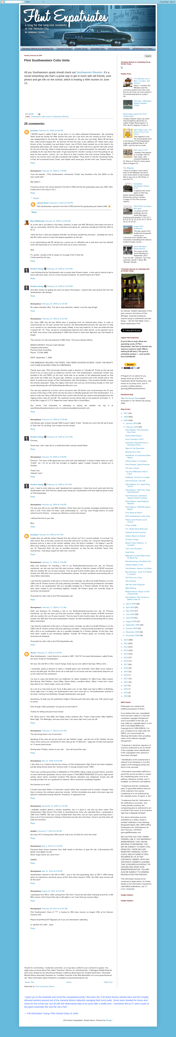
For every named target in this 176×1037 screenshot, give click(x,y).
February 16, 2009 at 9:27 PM (51, 535)
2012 (126, 647)
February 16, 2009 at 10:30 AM (57, 221)
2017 (126, 664)
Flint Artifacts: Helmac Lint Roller (138, 568)
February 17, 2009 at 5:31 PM (54, 731)
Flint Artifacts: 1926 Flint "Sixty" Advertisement (138, 491)
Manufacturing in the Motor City (138, 561)
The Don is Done (132, 468)
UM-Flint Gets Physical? (135, 585)
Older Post (108, 982)
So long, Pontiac (132, 539)
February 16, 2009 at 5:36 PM (54, 505)
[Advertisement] (68, 99)
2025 (126, 693)
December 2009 (133, 635)
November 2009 (133, 632)
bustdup (34, 130)
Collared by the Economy (135, 532)
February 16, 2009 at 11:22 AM (54, 319)
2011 (126, 643)
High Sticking (130, 588)
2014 (126, 654)
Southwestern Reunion (89, 72)
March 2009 (131, 604)
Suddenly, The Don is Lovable (137, 477)
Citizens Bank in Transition (136, 461)
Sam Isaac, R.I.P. (141, 150)
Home (69, 982)
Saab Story (129, 552)
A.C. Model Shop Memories (136, 529)
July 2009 (130, 618)
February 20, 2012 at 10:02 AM (54, 909)
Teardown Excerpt (64, 48)
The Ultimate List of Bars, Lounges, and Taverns (142, 81)
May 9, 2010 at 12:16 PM (52, 846)
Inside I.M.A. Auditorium (139, 227)
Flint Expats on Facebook (118, 48)
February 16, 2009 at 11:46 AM (54, 419)
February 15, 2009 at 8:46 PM (51, 130)
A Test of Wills (131, 525)
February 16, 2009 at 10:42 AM (60, 286)
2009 (126, 420)
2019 (126, 671)
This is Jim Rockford (133, 549)
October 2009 (132, 628)
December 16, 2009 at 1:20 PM (54, 806)
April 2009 (130, 607)
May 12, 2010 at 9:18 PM (52, 871)
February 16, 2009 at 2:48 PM (54, 457)
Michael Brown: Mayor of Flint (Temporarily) (137, 593)
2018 (126, 668)
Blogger (109, 1020)
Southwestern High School (41, 117)
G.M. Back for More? (133, 513)
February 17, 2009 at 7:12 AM (54, 607)
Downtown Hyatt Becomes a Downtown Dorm (136, 444)
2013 (126, 650)
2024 (126, 689)
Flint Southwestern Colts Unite (137, 516)
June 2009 (130, 614)
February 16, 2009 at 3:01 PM (59, 484)
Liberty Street (43, 203)
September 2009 (133, 625)
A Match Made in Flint (134, 565)
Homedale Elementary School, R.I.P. (142, 186)
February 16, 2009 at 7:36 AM (54, 171)
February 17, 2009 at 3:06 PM (49, 653)
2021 (126, 679)
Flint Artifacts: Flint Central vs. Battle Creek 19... (137, 598)
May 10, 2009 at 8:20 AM (52, 761)
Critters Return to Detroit (135, 536)
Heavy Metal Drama (133, 436)
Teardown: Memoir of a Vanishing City (37, 48)
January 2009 (132, 423)
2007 (126, 413)
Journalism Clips (97, 48)
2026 (126, 696)
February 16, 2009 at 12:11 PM (60, 437)
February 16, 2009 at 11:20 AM (54, 304)
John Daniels (130, 581)
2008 (126, 417)
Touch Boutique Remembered (140, 247)
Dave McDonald (37, 221)
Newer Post (29, 982)
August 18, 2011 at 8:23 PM (53, 891)
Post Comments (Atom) (45, 986)
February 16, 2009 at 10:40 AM (60, 269)
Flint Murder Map (132, 398)
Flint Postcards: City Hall (135, 481)
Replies (36, 198)
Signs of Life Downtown (134, 448)
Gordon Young (81, 48)
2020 (126, 675)
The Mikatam (128, 168)
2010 (126, 640)
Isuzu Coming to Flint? (134, 439)
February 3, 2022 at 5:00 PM (61, 203)
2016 (126, 661)
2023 (126, 685)
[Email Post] (38, 114)
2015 (126, 657)
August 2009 (131, 621)
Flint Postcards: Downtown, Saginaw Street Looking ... (137, 497)
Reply (32, 163)
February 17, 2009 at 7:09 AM (54, 562)
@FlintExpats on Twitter (142, 48)
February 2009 (132, 427)
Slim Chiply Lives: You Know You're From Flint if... (143, 132)
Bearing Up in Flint (132, 452)
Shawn (33, 653)
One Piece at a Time (133, 577)
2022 (126, 682)
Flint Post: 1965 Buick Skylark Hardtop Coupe (142, 103)
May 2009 (130, 611)
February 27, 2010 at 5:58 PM (49, 831)
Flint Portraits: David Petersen (137, 464)
